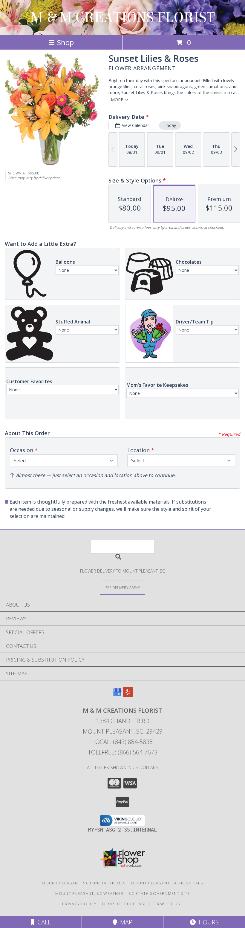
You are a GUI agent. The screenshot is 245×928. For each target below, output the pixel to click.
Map (124, 922)
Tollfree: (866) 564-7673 (122, 752)
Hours (207, 922)
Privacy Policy (79, 903)
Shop (65, 42)
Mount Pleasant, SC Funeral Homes (84, 883)
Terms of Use (167, 903)
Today (170, 125)
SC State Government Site (159, 893)
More (117, 99)
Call (43, 922)
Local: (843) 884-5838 (122, 742)
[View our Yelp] (128, 694)
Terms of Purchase (124, 903)
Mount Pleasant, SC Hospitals (167, 883)
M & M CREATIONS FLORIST (122, 17)
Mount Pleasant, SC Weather (89, 893)
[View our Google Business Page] (117, 694)
